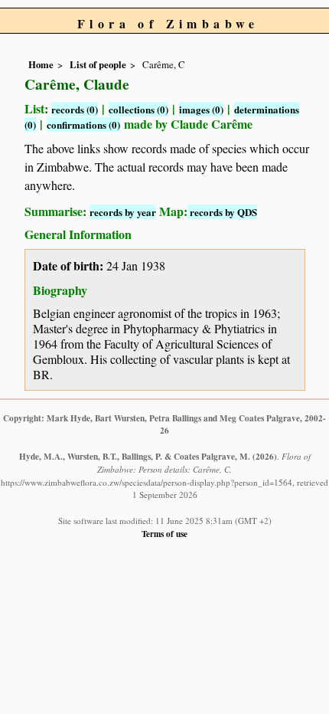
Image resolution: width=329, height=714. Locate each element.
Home (41, 64)
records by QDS (222, 212)
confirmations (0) (83, 124)
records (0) (74, 109)
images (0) (201, 109)
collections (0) (138, 109)
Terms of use (164, 533)
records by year (123, 212)
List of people (98, 64)
